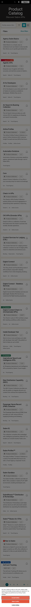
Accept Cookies (15, 597)
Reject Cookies (15, 601)
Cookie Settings (15, 605)
